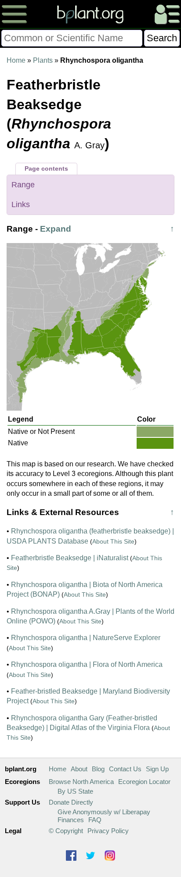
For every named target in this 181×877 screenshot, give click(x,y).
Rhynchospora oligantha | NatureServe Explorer (85, 637)
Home (16, 60)
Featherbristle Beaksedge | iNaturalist (69, 558)
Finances (71, 819)
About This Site (113, 541)
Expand (55, 228)
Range (23, 184)
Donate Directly (71, 802)
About (79, 769)
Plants (43, 60)
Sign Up (157, 769)
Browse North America (81, 781)
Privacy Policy (108, 830)
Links (20, 204)
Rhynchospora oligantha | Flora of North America (87, 664)
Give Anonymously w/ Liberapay (104, 812)
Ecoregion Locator (144, 781)
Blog (98, 769)
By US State (75, 791)
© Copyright (66, 830)
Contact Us (125, 769)
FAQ (94, 819)
